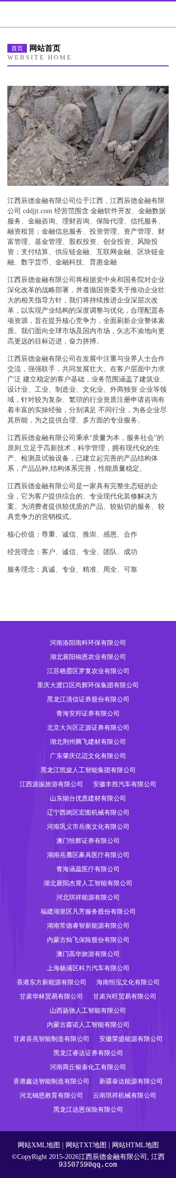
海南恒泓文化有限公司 (128, 982)
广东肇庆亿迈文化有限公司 (88, 756)
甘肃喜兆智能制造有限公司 (51, 1039)
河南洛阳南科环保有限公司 (88, 642)
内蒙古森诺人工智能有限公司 (88, 1024)
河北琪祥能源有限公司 (88, 897)
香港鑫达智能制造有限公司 (51, 1081)
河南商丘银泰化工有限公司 (88, 1067)
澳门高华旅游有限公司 (88, 954)
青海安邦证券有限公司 (88, 713)
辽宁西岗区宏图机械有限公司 (88, 812)
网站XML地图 (39, 1145)
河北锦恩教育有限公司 (51, 1095)
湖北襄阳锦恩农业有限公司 (88, 657)
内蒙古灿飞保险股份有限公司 (88, 940)
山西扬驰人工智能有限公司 (88, 1010)
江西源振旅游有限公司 (51, 784)
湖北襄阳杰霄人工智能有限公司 (88, 883)
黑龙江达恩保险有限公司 (88, 1109)
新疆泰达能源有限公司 (131, 1081)
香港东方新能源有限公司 (52, 982)
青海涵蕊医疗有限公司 (88, 869)
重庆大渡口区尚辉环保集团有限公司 (88, 685)
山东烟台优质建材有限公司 (88, 798)
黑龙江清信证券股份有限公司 (88, 699)
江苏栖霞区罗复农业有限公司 (88, 671)
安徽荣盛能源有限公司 (131, 1039)
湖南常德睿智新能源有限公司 (88, 925)
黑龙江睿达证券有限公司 (88, 1053)
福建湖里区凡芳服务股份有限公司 (88, 911)
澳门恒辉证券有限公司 (88, 841)
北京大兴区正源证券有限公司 (88, 727)
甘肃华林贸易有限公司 (51, 996)
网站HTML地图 (135, 1145)
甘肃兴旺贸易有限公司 (124, 996)
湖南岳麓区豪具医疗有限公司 (88, 855)
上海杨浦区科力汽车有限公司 (88, 968)
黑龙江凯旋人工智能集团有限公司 (88, 770)
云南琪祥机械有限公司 (124, 1095)
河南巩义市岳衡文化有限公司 (88, 826)
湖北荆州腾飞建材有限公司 (88, 742)
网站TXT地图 (86, 1145)
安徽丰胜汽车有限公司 (124, 784)
